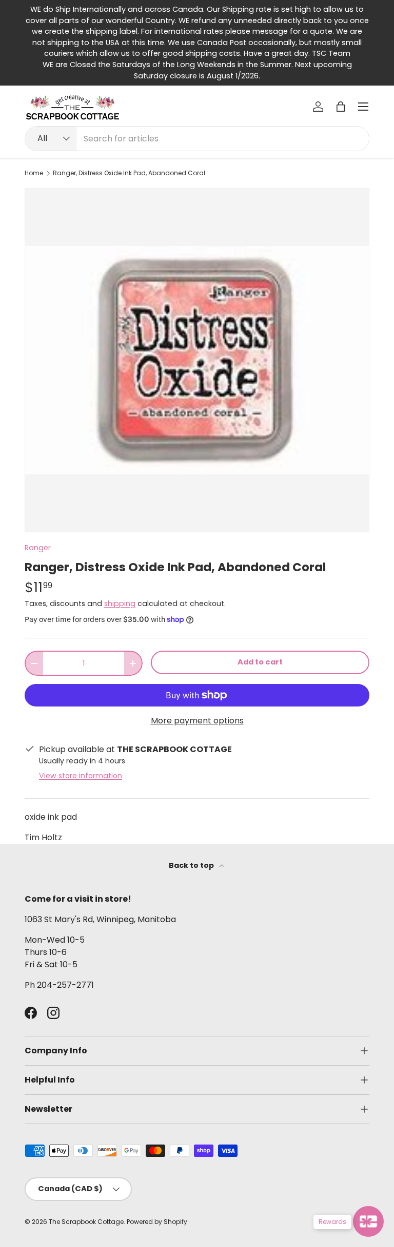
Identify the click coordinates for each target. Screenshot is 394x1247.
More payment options (197, 720)
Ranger (38, 548)
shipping (119, 603)
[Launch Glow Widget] (368, 1221)
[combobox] (197, 139)
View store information (80, 776)
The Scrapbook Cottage (86, 1221)
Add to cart (260, 662)
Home (34, 173)
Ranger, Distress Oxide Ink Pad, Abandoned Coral (129, 173)
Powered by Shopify (157, 1221)
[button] (340, 106)
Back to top (192, 865)
